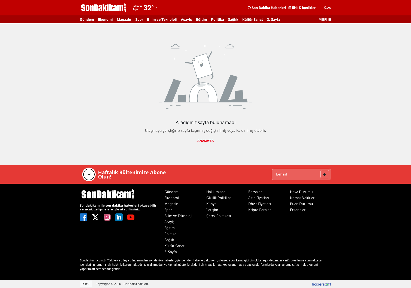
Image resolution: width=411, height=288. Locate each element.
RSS (87, 284)
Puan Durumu (301, 203)
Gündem (87, 19)
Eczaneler (298, 209)
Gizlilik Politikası (219, 197)
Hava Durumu (301, 191)
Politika (217, 19)
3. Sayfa (273, 19)
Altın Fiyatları (258, 197)
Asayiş (186, 19)
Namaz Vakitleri (303, 197)
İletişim (212, 209)
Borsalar (255, 191)
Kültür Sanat (252, 19)
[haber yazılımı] (321, 284)
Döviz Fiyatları (259, 203)
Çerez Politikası (218, 215)
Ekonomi (105, 19)
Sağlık (233, 19)
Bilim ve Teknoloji (162, 19)
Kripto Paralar (259, 209)
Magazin (124, 19)
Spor (139, 19)
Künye (211, 203)
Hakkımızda (215, 191)
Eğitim (201, 19)
